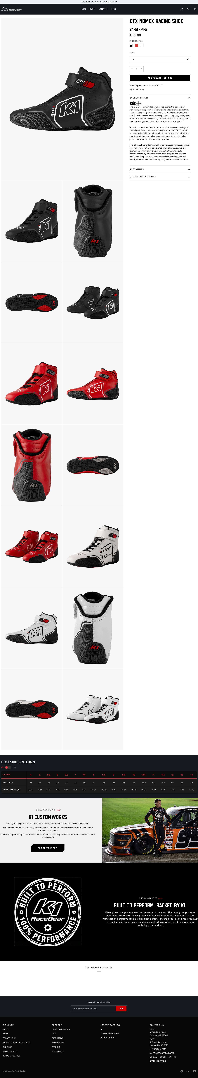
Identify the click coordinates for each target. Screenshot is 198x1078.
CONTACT (7, 1047)
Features (138, 169)
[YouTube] (194, 1071)
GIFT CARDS (57, 1038)
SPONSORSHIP (9, 1038)
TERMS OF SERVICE (11, 1056)
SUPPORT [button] (57, 1025)
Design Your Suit (48, 848)
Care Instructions (144, 176)
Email (75, 1011)
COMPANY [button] (8, 1025)
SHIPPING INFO (58, 1042)
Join (121, 1009)
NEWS (5, 1034)
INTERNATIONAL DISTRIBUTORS (17, 1042)
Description (140, 97)
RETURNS (56, 1047)
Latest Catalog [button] (110, 1025)
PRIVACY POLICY (10, 1051)
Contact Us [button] (157, 1025)
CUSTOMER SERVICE (61, 1029)
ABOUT (6, 1029)
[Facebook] (181, 1071)
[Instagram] (188, 1071)
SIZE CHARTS (57, 1051)
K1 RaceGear (12, 1071)
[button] (84, 9)
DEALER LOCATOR (158, 1061)
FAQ (53, 1034)
